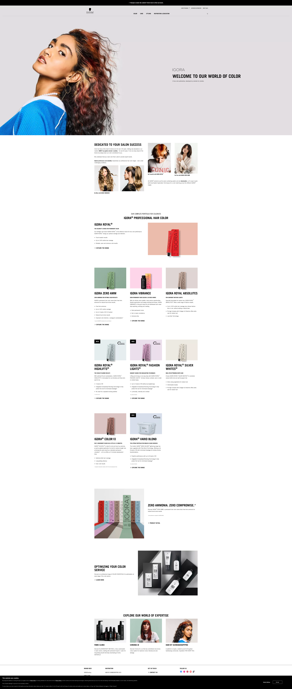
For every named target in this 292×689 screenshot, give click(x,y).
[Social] (181, 671)
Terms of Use (33, 680)
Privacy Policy (59, 680)
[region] (146, 682)
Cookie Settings (266, 682)
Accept (277, 682)
